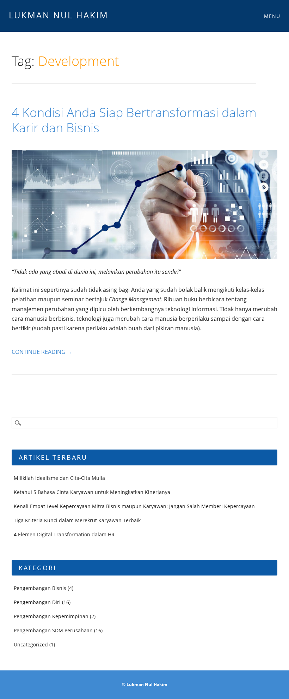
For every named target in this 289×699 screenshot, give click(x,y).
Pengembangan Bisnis (40, 588)
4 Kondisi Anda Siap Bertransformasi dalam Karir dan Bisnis (134, 120)
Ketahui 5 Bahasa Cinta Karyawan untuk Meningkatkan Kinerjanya (92, 492)
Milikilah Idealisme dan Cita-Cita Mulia (59, 478)
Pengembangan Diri (37, 602)
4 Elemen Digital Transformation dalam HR (64, 534)
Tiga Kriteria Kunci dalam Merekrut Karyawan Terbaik (77, 520)
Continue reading (42, 352)
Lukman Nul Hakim (59, 15)
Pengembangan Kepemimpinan (51, 616)
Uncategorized (31, 644)
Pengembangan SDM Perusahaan (53, 630)
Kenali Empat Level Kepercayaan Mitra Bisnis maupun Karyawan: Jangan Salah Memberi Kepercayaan (134, 506)
